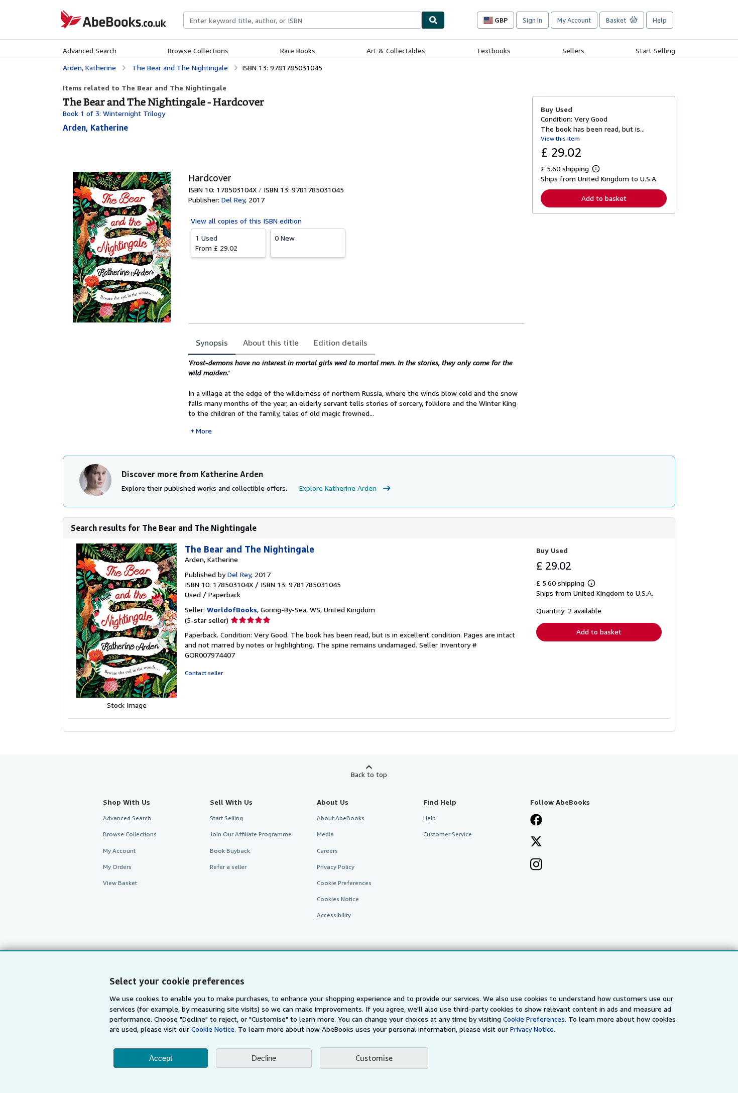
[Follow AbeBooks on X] (536, 842)
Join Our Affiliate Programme (251, 834)
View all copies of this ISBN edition (246, 220)
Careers (327, 850)
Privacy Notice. (532, 1029)
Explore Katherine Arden (338, 488)
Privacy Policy (335, 866)
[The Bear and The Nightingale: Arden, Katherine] (126, 695)
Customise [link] (374, 1057)
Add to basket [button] (604, 198)
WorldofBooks (232, 609)
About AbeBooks (340, 818)
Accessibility (334, 915)
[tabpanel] (356, 397)
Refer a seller (228, 866)
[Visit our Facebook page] (536, 820)
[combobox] (302, 20)
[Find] (433, 20)
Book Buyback (230, 850)
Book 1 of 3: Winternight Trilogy (114, 113)
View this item (560, 138)
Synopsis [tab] (212, 343)
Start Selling (655, 50)
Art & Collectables (395, 50)
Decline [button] (264, 1058)
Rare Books (297, 50)
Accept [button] (160, 1058)
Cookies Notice (338, 899)
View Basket (120, 883)
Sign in (532, 20)
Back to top (369, 774)
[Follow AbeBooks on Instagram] (536, 865)
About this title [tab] (271, 343)
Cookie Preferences (344, 883)
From (216, 243)
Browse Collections (198, 50)
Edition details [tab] (340, 343)
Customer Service (447, 834)
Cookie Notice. (213, 1029)
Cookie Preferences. (534, 1019)
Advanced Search (89, 50)
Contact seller (204, 673)
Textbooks (493, 50)
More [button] (204, 430)
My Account (574, 20)
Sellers (573, 50)
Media (325, 834)
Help (660, 20)
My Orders (117, 866)
